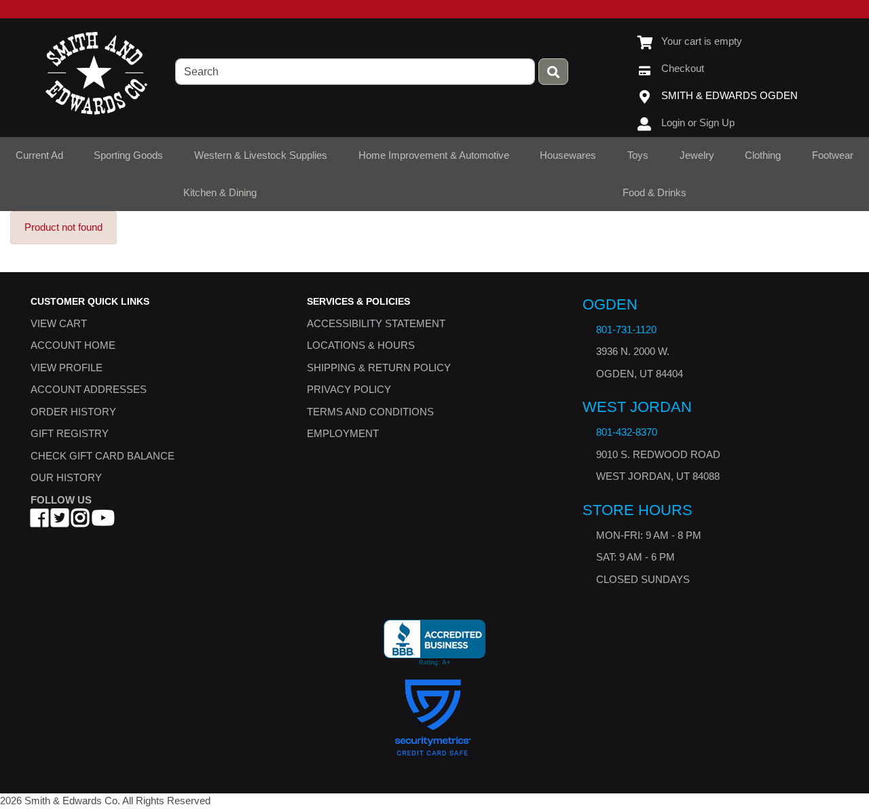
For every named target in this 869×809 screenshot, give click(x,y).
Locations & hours (361, 345)
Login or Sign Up (698, 122)
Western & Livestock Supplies (260, 155)
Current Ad (39, 155)
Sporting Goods (128, 155)
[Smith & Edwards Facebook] (39, 521)
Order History (73, 411)
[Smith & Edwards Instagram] (80, 521)
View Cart (59, 323)
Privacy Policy (349, 389)
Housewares (568, 155)
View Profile (67, 367)
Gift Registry (70, 433)
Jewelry (697, 155)
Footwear (832, 155)
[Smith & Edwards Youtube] (103, 521)
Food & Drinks (654, 192)
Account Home (73, 345)
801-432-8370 (626, 432)
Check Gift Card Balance (102, 456)
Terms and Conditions (370, 411)
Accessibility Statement (376, 323)
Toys (637, 155)
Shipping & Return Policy (379, 367)
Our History (66, 477)
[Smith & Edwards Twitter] (60, 521)
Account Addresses (89, 389)
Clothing (763, 155)
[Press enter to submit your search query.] (553, 71)
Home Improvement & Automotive (433, 155)
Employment (343, 433)
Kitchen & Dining (220, 192)
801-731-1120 (626, 329)
